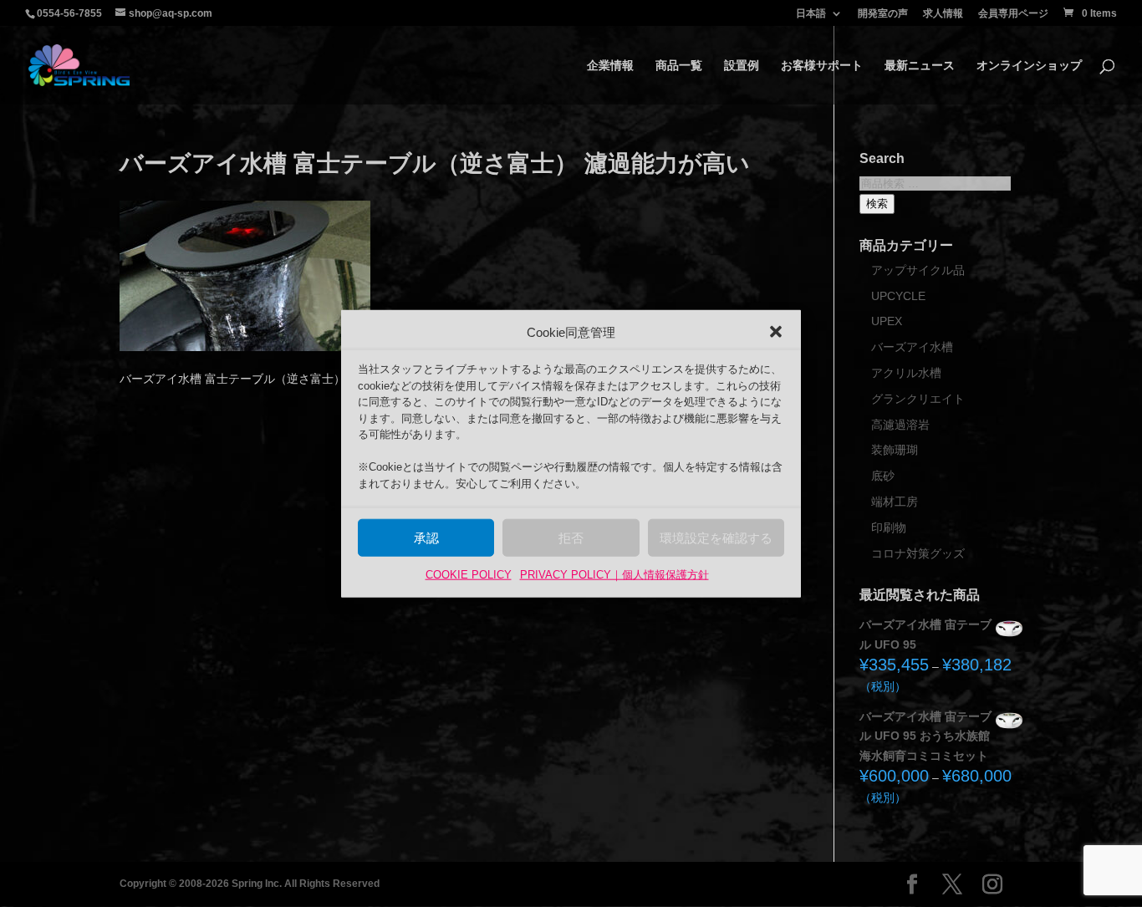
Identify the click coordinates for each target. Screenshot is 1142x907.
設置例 (741, 65)
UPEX (886, 321)
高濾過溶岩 (900, 424)
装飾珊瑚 (894, 449)
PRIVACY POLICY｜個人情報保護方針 (614, 574)
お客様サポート (822, 65)
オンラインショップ (1029, 65)
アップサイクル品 (918, 270)
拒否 (571, 538)
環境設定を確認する (716, 538)
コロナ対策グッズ (918, 553)
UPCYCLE (898, 296)
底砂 (883, 475)
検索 (877, 203)
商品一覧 (678, 65)
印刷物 (888, 527)
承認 (426, 538)
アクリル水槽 (906, 373)
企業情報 (610, 65)
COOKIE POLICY (469, 574)
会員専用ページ (1013, 13)
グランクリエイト (918, 398)
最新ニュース (920, 65)
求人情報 (943, 13)
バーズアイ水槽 (912, 347)
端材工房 (894, 501)
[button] (775, 332)
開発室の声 (883, 13)
